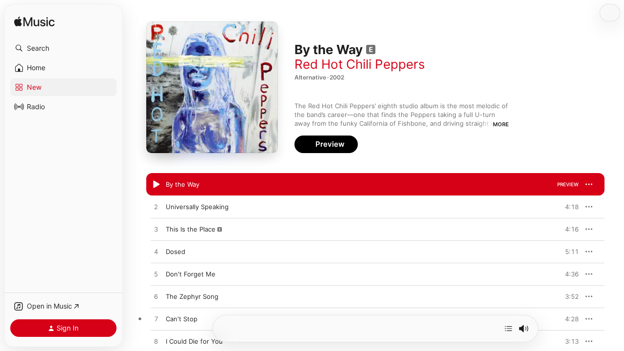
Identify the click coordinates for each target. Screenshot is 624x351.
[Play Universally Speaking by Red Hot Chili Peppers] (156, 207)
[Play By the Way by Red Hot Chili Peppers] (156, 184)
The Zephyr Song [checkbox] (192, 296)
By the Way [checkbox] (182, 184)
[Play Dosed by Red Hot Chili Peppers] (156, 252)
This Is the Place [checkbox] (190, 229)
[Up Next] (508, 328)
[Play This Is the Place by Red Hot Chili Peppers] (156, 229)
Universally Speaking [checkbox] (197, 207)
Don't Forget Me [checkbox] (190, 274)
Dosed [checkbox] (175, 251)
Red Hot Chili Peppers (359, 64)
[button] (63, 48)
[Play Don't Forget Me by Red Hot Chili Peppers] (156, 274)
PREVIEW (568, 184)
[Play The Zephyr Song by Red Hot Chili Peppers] (156, 296)
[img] (34, 22)
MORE (501, 124)
